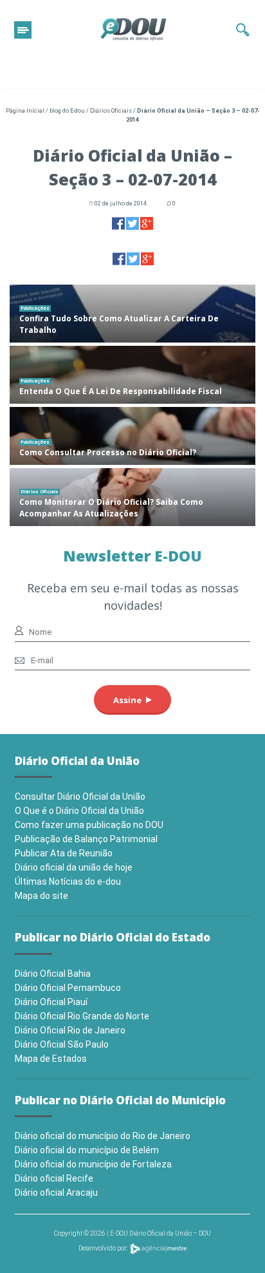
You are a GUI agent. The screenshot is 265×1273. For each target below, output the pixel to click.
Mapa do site (41, 896)
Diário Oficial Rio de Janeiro (70, 1030)
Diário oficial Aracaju (56, 1192)
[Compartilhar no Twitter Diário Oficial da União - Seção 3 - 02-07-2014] (132, 223)
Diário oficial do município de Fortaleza (93, 1164)
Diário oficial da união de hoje (73, 867)
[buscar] (243, 29)
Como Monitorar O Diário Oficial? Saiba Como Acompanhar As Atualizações (111, 507)
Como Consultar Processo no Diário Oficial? (107, 452)
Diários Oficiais (111, 111)
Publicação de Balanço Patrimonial (86, 839)
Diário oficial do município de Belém (87, 1150)
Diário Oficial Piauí (51, 1002)
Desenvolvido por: (103, 1248)
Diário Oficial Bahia (53, 973)
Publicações (35, 308)
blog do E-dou (67, 111)
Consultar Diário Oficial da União (80, 796)
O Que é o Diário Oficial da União (79, 811)
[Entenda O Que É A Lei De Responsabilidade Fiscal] (132, 375)
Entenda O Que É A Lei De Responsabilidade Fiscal (120, 391)
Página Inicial (25, 111)
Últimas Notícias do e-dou (68, 881)
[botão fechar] (23, 30)
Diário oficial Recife (54, 1178)
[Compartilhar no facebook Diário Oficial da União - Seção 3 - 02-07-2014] (118, 223)
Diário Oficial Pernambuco (68, 988)
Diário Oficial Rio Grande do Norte (82, 1016)
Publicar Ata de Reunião (64, 853)
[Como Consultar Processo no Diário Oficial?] (132, 436)
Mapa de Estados (51, 1058)
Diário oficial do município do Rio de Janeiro (102, 1136)
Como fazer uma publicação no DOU (89, 825)
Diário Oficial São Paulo (62, 1044)
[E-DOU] (133, 29)
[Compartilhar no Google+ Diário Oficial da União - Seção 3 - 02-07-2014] (146, 223)
